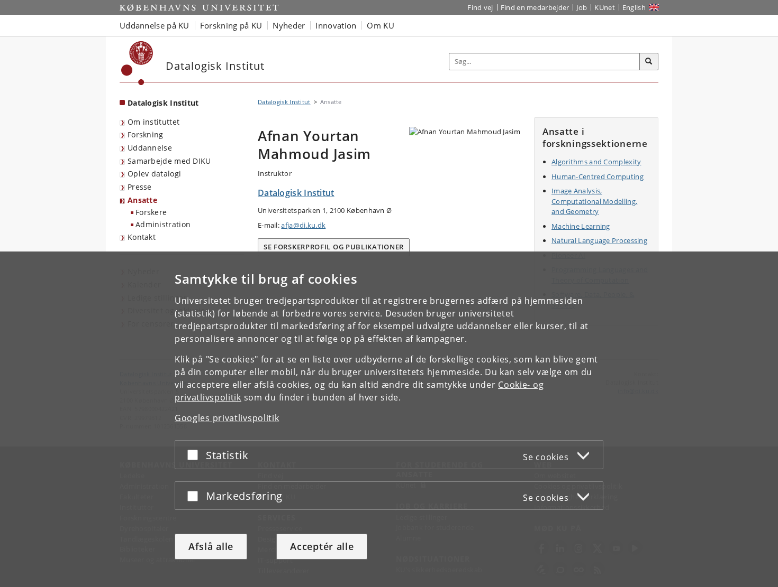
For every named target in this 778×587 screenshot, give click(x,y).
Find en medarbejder (535, 7)
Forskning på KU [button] (231, 25)
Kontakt (142, 237)
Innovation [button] (335, 25)
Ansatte (142, 200)
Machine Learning (580, 226)
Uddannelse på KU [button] (154, 25)
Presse (140, 187)
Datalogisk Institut (163, 103)
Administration (163, 224)
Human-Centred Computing (597, 176)
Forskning (146, 134)
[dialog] (389, 419)
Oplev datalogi (154, 174)
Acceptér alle (322, 546)
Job (581, 7)
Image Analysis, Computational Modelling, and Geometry (594, 201)
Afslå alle (210, 546)
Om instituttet (153, 122)
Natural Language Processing (599, 240)
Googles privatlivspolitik (227, 418)
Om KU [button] (380, 25)
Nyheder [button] (289, 25)
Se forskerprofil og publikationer (334, 246)
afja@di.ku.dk (303, 225)
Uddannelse (150, 148)
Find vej (480, 7)
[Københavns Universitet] (137, 63)
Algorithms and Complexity (596, 161)
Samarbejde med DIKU (169, 161)
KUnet (604, 7)
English (634, 7)
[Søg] (648, 62)
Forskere (151, 212)
